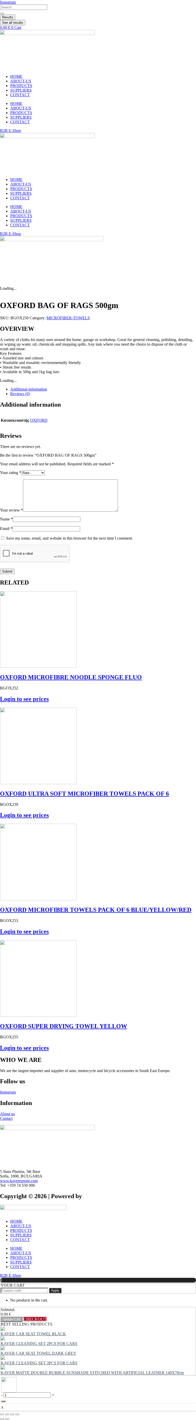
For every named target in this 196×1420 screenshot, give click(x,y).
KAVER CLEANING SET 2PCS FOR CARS (39, 1343)
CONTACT (20, 95)
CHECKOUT (34, 1319)
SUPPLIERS (21, 90)
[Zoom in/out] (2, 1414)
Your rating (10, 472)
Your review (11, 510)
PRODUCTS (21, 85)
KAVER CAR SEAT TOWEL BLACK (33, 1334)
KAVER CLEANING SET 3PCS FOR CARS (39, 1363)
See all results (12, 23)
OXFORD (38, 420)
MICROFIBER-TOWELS (68, 318)
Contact (6, 1118)
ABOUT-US (20, 81)
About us (7, 1114)
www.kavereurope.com (19, 1181)
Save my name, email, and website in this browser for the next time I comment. (69, 538)
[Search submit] (2, 13)
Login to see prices (24, 699)
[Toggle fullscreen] (7, 1414)
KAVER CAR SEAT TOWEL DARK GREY (38, 1353)
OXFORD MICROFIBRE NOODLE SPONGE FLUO (71, 677)
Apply (55, 1290)
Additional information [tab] (28, 389)
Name (6, 519)
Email (6, 528)
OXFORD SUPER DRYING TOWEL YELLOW (63, 1026)
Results (7, 17)
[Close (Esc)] (17, 1414)
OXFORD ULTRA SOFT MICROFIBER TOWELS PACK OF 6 (84, 793)
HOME (16, 76)
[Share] (12, 1414)
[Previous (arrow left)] (2, 1419)
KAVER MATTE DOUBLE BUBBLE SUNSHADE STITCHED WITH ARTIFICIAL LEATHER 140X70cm (92, 1372)
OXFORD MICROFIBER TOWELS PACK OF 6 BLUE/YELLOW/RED (95, 909)
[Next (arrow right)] (7, 1419)
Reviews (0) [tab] (20, 394)
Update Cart (11, 1319)
